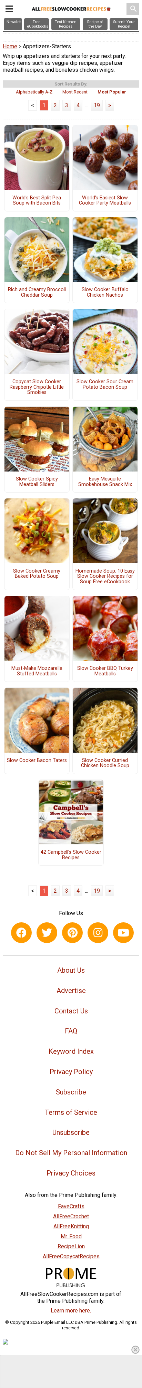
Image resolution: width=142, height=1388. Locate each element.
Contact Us (71, 1011)
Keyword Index (71, 1051)
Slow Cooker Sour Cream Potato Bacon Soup (105, 384)
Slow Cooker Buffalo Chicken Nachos (105, 292)
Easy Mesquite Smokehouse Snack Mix (105, 481)
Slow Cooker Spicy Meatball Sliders (37, 481)
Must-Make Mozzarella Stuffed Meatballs (36, 671)
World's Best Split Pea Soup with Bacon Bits (36, 200)
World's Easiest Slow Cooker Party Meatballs (105, 200)
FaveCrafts (71, 1206)
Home (10, 46)
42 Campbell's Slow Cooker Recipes (71, 855)
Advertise (71, 991)
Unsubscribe (71, 1132)
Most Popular (112, 92)
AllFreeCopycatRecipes (71, 1256)
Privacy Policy (71, 1072)
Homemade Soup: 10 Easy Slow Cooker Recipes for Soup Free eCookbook (105, 576)
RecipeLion (71, 1246)
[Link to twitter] (47, 932)
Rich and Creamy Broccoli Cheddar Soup (37, 292)
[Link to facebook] (21, 932)
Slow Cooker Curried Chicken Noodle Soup (105, 763)
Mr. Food (71, 1236)
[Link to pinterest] (72, 932)
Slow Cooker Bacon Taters (37, 760)
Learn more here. (71, 1310)
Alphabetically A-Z (34, 92)
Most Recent (75, 92)
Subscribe (71, 1092)
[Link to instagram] (98, 932)
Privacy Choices (71, 1173)
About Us (71, 970)
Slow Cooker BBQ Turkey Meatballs (105, 671)
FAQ (71, 1031)
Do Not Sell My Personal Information (71, 1153)
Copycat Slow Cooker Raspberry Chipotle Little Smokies (37, 387)
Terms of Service (71, 1112)
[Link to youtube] (123, 932)
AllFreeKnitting (71, 1226)
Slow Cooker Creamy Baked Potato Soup (36, 573)
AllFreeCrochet (71, 1216)
